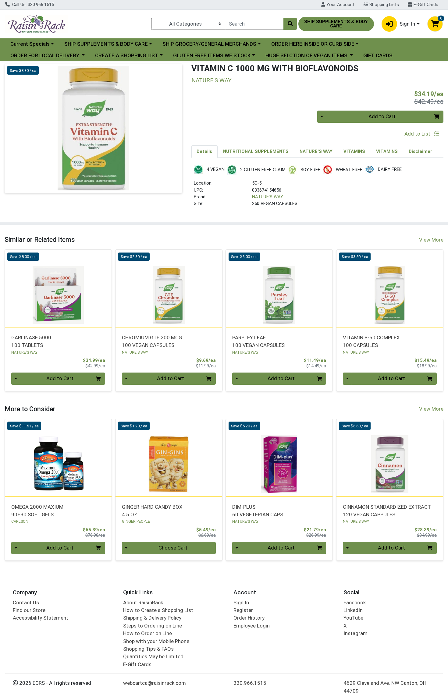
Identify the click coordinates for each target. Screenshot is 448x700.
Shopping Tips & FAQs (148, 649)
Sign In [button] (407, 24)
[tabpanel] (317, 188)
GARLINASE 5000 (31, 341)
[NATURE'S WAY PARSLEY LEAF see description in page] (279, 288)
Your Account (339, 4)
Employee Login (251, 626)
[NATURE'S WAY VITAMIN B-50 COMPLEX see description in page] (390, 288)
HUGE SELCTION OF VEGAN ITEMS (307, 55)
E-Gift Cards (425, 4)
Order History (249, 618)
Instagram (355, 633)
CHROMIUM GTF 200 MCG (152, 341)
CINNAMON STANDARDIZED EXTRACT (387, 511)
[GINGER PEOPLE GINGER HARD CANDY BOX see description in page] (169, 457)
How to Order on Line (147, 633)
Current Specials (30, 44)
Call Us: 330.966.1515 (32, 4)
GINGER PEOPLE (136, 521)
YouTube (353, 618)
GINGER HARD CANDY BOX (152, 511)
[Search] (290, 24)
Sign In (241, 602)
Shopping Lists (383, 4)
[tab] (204, 151)
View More (431, 240)
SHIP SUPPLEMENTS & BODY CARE (106, 44)
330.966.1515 (249, 683)
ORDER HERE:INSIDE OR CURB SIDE (312, 44)
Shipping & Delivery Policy (152, 618)
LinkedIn (353, 610)
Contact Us (26, 602)
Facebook (354, 602)
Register (243, 610)
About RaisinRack (143, 602)
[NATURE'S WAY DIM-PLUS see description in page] (279, 457)
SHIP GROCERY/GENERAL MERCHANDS (209, 44)
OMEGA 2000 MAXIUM (37, 511)
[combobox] (254, 24)
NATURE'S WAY (267, 197)
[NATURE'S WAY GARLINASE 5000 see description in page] (58, 288)
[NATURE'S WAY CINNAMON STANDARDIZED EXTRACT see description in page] (390, 457)
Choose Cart (172, 548)
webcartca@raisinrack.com (154, 683)
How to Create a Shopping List (158, 610)
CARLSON (19, 521)
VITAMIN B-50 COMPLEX (371, 341)
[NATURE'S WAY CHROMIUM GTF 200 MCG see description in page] (169, 288)
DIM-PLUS (257, 511)
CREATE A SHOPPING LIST (126, 55)
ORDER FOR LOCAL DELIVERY (45, 55)
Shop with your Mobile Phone (156, 641)
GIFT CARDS (378, 55)
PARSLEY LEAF (258, 341)
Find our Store (29, 610)
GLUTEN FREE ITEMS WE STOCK (212, 55)
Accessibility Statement (40, 618)
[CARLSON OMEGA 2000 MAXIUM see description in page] (58, 457)
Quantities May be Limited (153, 656)
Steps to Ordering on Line (152, 626)
